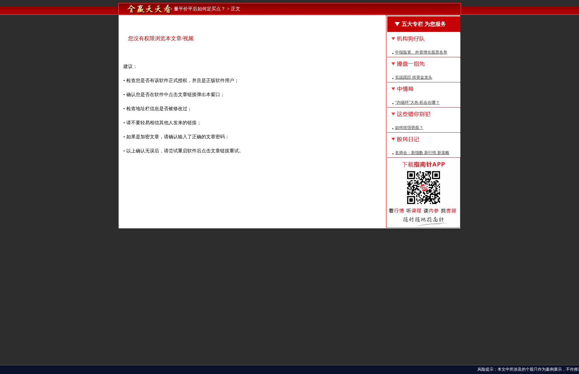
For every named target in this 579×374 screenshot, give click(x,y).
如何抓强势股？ (409, 127)
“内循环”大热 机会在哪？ (417, 102)
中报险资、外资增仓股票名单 (421, 52)
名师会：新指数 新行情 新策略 (422, 152)
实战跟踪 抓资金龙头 (413, 77)
